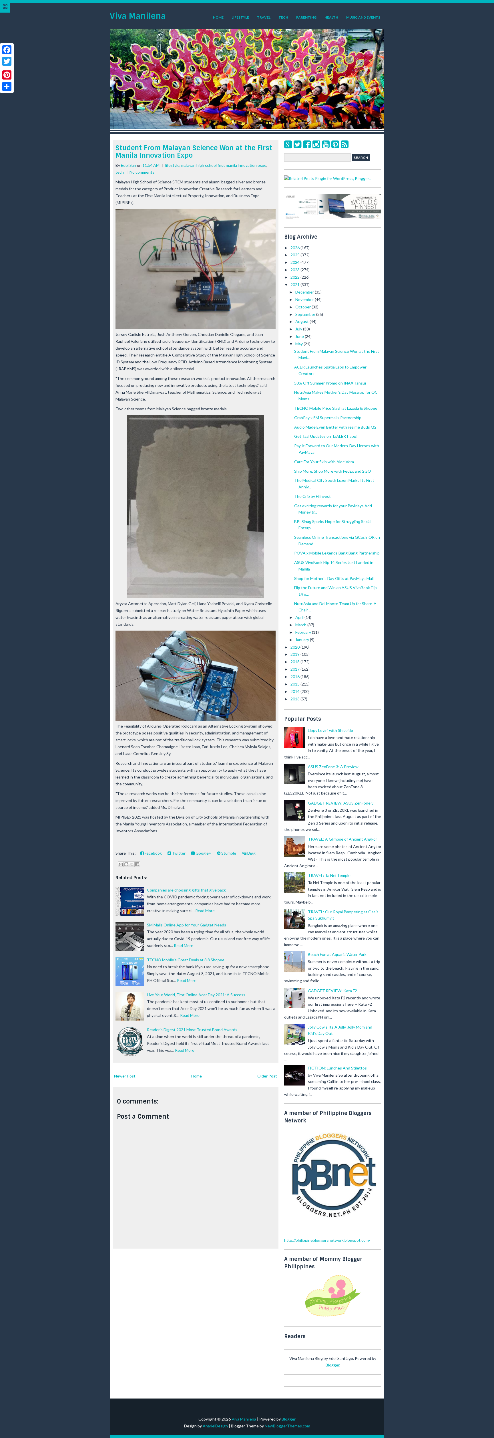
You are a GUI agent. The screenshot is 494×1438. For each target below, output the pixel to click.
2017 (295, 669)
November (305, 299)
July (299, 328)
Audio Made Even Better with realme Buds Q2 (335, 427)
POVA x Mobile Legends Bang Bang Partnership (337, 552)
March (301, 624)
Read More (205, 910)
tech (119, 172)
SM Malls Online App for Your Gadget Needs (186, 924)
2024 (295, 262)
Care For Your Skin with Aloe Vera (324, 461)
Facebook (153, 853)
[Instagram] (316, 144)
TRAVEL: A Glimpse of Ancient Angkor (342, 839)
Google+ (203, 853)
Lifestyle (240, 17)
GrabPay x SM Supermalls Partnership (327, 417)
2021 (295, 284)
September (305, 314)
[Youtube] (326, 144)
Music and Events (363, 17)
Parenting (306, 17)
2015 (295, 684)
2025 (295, 254)
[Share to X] (132, 864)
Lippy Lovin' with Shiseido (330, 730)
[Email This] (121, 864)
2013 (295, 698)
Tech (283, 17)
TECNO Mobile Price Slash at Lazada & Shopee (335, 408)
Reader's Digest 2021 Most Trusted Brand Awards (192, 1029)
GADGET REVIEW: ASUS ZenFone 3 (341, 803)
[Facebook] (307, 144)
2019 (295, 654)
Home (218, 17)
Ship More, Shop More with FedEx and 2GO (332, 471)
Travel (263, 17)
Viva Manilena (138, 16)
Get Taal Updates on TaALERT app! (326, 436)
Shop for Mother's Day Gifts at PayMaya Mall (334, 578)
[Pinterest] (335, 144)
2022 (295, 277)
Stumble (228, 853)
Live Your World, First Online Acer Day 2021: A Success (196, 994)
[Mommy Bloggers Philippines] (332, 1317)
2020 (295, 647)
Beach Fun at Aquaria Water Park (337, 954)
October (303, 306)
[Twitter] (297, 144)
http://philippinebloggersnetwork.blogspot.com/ (327, 1240)
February (303, 632)
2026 (295, 247)
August (302, 321)
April (299, 617)
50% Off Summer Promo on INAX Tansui (330, 383)
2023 (295, 269)
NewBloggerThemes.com (287, 1425)
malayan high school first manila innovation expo (223, 165)
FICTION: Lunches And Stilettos (337, 1067)
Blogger (332, 1364)
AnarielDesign (215, 1425)
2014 (295, 691)
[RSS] (344, 144)
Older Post (267, 1075)
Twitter (178, 853)
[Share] (7, 86)
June (300, 336)
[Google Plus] (288, 144)
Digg (251, 853)
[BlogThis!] (126, 864)
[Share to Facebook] (137, 864)
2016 (295, 676)
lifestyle (172, 165)
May (299, 343)
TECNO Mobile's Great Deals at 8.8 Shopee (185, 959)
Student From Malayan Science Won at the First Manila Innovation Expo (193, 151)
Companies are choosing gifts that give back (186, 890)
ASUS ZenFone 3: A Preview (333, 766)
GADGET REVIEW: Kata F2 (332, 990)
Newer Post (125, 1075)
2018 (295, 661)
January (302, 639)
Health (331, 17)
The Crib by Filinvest (312, 496)
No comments (142, 172)
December (305, 292)
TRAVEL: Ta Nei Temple (329, 875)
